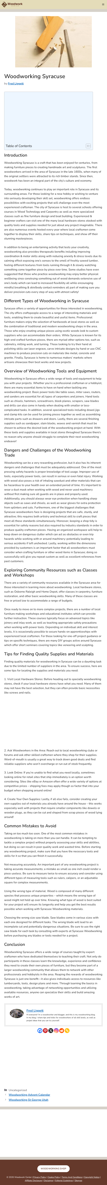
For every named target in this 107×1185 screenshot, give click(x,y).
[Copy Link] (67, 1030)
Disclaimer (48, 1180)
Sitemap (78, 1180)
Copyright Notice (91, 1177)
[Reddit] (61, 1030)
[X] (50, 1030)
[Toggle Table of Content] (87, 146)
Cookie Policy (54, 1177)
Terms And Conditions (72, 1177)
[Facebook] (39, 1030)
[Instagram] (56, 1030)
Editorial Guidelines (64, 1180)
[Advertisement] (48, 118)
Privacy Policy (39, 1177)
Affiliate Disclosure (33, 1180)
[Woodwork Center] (12, 4)
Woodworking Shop (53, 1168)
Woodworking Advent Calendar (29, 1095)
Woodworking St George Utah (28, 1100)
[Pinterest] (45, 1030)
